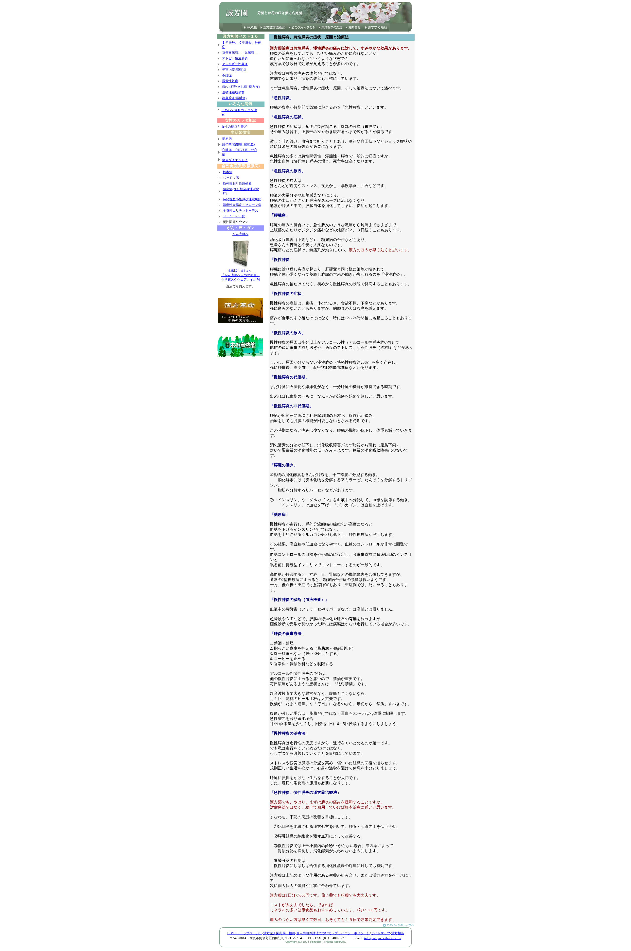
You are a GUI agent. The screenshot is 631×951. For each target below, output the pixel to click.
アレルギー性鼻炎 (235, 64)
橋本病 (227, 172)
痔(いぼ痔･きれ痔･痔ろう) (241, 86)
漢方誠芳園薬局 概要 (279, 933)
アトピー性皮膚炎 (235, 58)
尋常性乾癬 (230, 81)
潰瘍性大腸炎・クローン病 (242, 205)
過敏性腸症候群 (233, 92)
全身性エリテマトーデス (240, 210)
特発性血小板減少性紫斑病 (242, 199)
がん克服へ (240, 234)
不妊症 (227, 75)
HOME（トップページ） (244, 933)
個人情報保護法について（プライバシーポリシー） (333, 933)
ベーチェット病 (234, 216)
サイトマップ (380, 933)
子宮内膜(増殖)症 (234, 69)
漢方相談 (397, 933)
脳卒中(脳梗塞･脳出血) (238, 144)
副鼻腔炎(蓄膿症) (234, 98)
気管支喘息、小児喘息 (239, 52)
